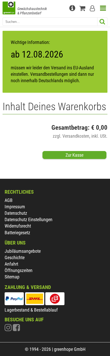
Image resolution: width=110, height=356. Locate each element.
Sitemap (12, 276)
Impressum (15, 206)
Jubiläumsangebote (23, 251)
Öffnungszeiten (18, 270)
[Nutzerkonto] (93, 7)
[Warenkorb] (83, 7)
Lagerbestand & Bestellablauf (31, 310)
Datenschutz (16, 213)
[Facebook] (16, 329)
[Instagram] (9, 329)
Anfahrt (11, 264)
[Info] (73, 7)
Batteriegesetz (17, 232)
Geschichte (15, 257)
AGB (9, 200)
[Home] (9, 8)
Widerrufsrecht (18, 226)
